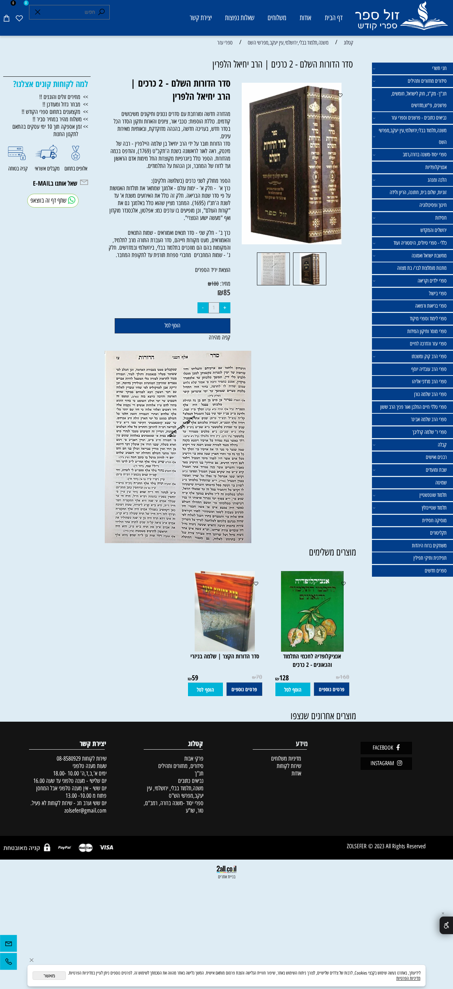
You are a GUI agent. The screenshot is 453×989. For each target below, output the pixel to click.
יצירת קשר (201, 17)
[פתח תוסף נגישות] (446, 925)
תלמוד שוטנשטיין (433, 495)
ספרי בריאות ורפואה (431, 306)
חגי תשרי (439, 68)
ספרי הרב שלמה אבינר (429, 419)
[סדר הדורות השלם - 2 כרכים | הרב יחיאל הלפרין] (310, 285)
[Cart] (6, 18)
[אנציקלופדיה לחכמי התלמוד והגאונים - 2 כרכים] (312, 649)
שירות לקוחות (289, 765)
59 (195, 677)
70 (259, 677)
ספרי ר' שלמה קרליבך (429, 432)
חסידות (441, 218)
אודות (305, 17)
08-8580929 (69, 758)
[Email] (8, 945)
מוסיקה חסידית (434, 520)
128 (284, 677)
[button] (293, 689)
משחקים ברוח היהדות (429, 545)
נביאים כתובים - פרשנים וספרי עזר (419, 118)
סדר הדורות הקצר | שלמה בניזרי (224, 656)
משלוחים (277, 17)
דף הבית (334, 17)
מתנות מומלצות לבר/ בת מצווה (422, 268)
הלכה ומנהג (437, 180)
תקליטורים (438, 533)
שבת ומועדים (436, 470)
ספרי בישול (438, 293)
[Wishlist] (19, 18)
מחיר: (224, 283)
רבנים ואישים (436, 457)
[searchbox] (69, 12)
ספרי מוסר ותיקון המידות (427, 331)
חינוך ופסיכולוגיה (433, 205)
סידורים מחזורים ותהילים (427, 81)
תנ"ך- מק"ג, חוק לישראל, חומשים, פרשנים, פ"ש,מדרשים (419, 100)
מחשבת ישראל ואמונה (429, 255)
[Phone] (8, 963)
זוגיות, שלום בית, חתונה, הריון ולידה (418, 192)
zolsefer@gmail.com (85, 810)
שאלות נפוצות (239, 17)
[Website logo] (401, 19)
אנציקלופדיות (436, 167)
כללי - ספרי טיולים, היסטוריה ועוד (420, 243)
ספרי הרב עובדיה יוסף (429, 369)
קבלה (442, 445)
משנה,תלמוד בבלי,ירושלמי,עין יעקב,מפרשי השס (413, 136)
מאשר (49, 975)
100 (215, 283)
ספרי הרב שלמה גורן (430, 394)
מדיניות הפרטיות (408, 978)
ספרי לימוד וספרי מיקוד (428, 318)
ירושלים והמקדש (433, 230)
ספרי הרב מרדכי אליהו (429, 381)
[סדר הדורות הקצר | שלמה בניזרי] (225, 649)
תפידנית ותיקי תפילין (430, 558)
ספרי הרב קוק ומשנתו (429, 356)
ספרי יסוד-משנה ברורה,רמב (425, 154)
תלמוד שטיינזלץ (434, 508)
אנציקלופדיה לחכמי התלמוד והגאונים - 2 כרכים (312, 660)
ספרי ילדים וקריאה (432, 281)
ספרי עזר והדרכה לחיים (428, 344)
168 (344, 677)
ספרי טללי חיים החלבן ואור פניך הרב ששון (413, 407)
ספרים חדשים (436, 571)
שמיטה (441, 482)
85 (226, 292)
